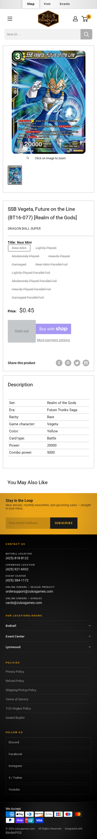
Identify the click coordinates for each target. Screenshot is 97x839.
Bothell (11, 626)
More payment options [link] (53, 340)
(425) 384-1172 (17, 580)
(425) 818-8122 (17, 558)
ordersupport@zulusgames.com (29, 591)
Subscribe (64, 523)
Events (65, 4)
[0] (85, 19)
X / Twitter (15, 777)
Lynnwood (13, 647)
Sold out (22, 331)
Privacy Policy (15, 671)
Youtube (14, 789)
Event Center (15, 636)
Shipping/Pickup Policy (21, 690)
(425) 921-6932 (17, 569)
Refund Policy (15, 681)
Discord (14, 742)
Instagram (15, 766)
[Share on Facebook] (59, 363)
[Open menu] (10, 19)
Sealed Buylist (15, 717)
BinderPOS (13, 833)
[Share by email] (86, 363)
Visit (47, 4)
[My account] (75, 18)
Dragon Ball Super (24, 228)
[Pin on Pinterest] (68, 363)
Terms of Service (17, 699)
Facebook (15, 754)
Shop (30, 4)
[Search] (86, 34)
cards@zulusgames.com (24, 603)
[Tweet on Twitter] (77, 363)
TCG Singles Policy (18, 708)
